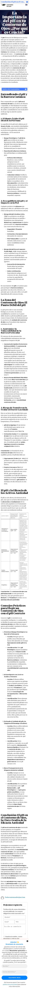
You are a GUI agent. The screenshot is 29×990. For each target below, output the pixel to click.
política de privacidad (10, 984)
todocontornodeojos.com (15, 897)
